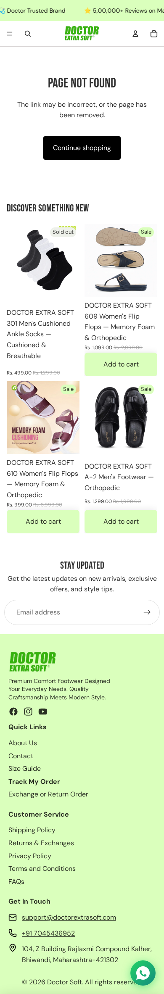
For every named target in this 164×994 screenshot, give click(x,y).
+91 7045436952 (48, 933)
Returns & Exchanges (41, 842)
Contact (20, 755)
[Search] (28, 33)
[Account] (135, 33)
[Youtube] (43, 712)
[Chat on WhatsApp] (143, 973)
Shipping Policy (32, 829)
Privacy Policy (29, 856)
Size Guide (24, 768)
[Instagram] (28, 712)
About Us (22, 742)
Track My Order (34, 781)
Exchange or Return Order (48, 794)
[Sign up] (147, 612)
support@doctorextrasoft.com (69, 917)
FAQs (16, 881)
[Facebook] (13, 712)
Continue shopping (82, 147)
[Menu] (9, 33)
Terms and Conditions (42, 868)
